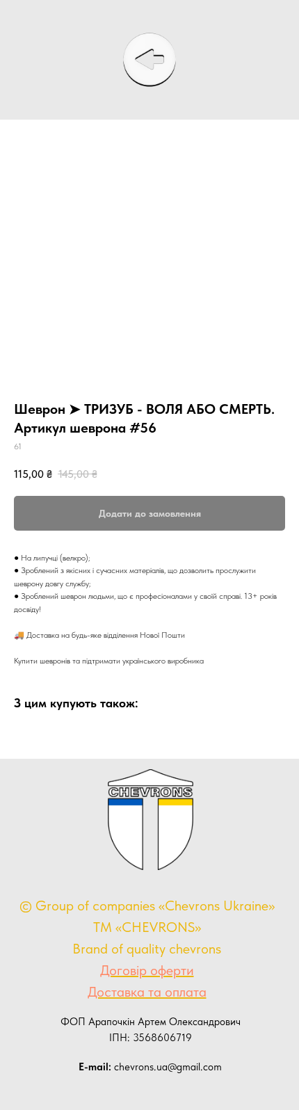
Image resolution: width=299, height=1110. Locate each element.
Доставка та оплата (147, 991)
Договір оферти (147, 970)
